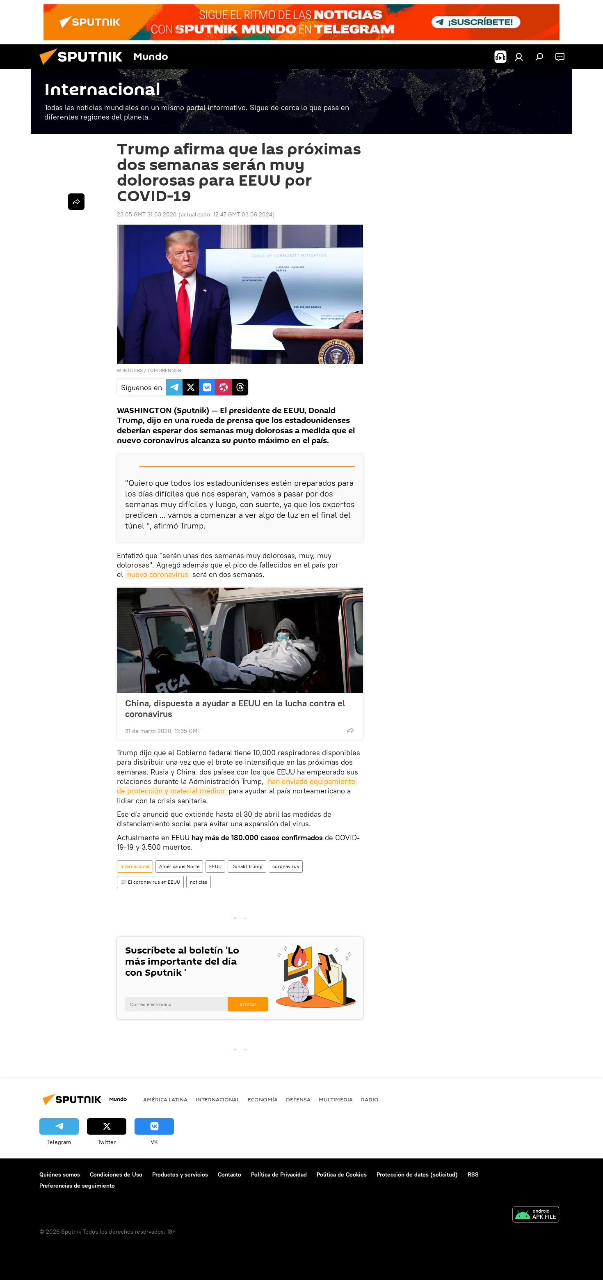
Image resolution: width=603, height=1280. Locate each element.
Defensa (298, 1099)
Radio (370, 1099)
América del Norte (179, 866)
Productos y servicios (180, 1174)
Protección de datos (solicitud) (417, 1174)
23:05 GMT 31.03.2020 (147, 214)
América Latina (165, 1099)
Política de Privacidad (279, 1174)
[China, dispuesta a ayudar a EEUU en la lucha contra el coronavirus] (240, 640)
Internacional (135, 866)
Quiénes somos (59, 1174)
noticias (198, 882)
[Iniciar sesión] (519, 56)
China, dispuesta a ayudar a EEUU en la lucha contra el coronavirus (235, 708)
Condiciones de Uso (116, 1174)
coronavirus (285, 866)
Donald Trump (247, 866)
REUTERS (132, 370)
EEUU (215, 866)
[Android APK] (536, 1215)
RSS (473, 1174)
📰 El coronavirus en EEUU (150, 882)
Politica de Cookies (342, 1174)
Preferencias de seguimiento (77, 1185)
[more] (350, 730)
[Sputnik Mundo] (84, 67)
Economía (263, 1099)
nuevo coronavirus (157, 574)
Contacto (229, 1174)
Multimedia (336, 1099)
